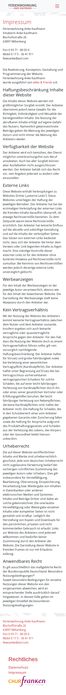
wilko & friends (42, 82)
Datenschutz (18, 667)
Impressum (17, 672)
